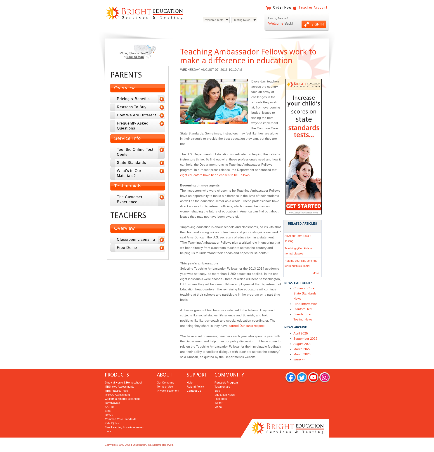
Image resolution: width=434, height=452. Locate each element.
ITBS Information (305, 304)
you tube (313, 378)
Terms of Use (165, 386)
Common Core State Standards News (304, 293)
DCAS (109, 415)
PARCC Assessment (117, 394)
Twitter (218, 403)
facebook (290, 378)
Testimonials (222, 386)
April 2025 (300, 333)
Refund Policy (195, 386)
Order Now (282, 7)
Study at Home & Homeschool (123, 382)
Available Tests (214, 20)
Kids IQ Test (112, 423)
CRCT (109, 411)
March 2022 (302, 349)
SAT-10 (109, 407)
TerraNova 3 (112, 403)
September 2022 (305, 338)
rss (324, 378)
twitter (302, 378)
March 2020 (302, 354)
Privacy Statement (168, 390)
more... (109, 431)
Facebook (221, 398)
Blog (217, 390)
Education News (225, 394)
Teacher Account (313, 7)
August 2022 (302, 344)
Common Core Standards (120, 419)
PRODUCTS (117, 375)
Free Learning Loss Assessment (124, 427)
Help (190, 382)
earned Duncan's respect (246, 325)
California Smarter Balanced (122, 398)
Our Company (165, 382)
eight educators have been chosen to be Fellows (215, 175)
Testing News (242, 20)
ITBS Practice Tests (116, 390)
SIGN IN (317, 24)
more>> (298, 359)
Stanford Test (302, 309)
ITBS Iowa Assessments (119, 386)
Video (218, 407)
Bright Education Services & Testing (144, 13)
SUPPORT (197, 375)
